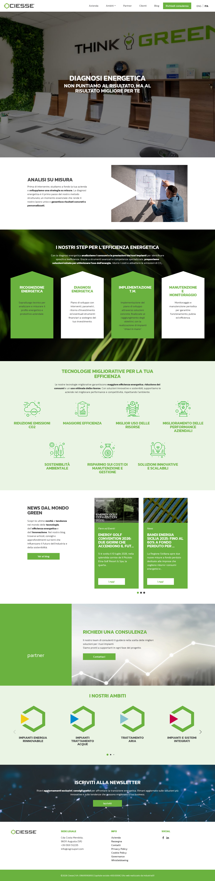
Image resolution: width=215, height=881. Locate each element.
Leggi (111, 581)
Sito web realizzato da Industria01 (138, 875)
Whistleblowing (119, 860)
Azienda (93, 6)
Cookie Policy (119, 853)
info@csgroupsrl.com (72, 849)
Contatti (116, 845)
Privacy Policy (119, 849)
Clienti (143, 6)
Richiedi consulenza (177, 6)
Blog (156, 6)
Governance (118, 856)
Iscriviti (107, 803)
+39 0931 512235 (69, 845)
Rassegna (116, 841)
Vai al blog (43, 556)
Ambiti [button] (110, 6)
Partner (127, 6)
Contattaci (99, 657)
